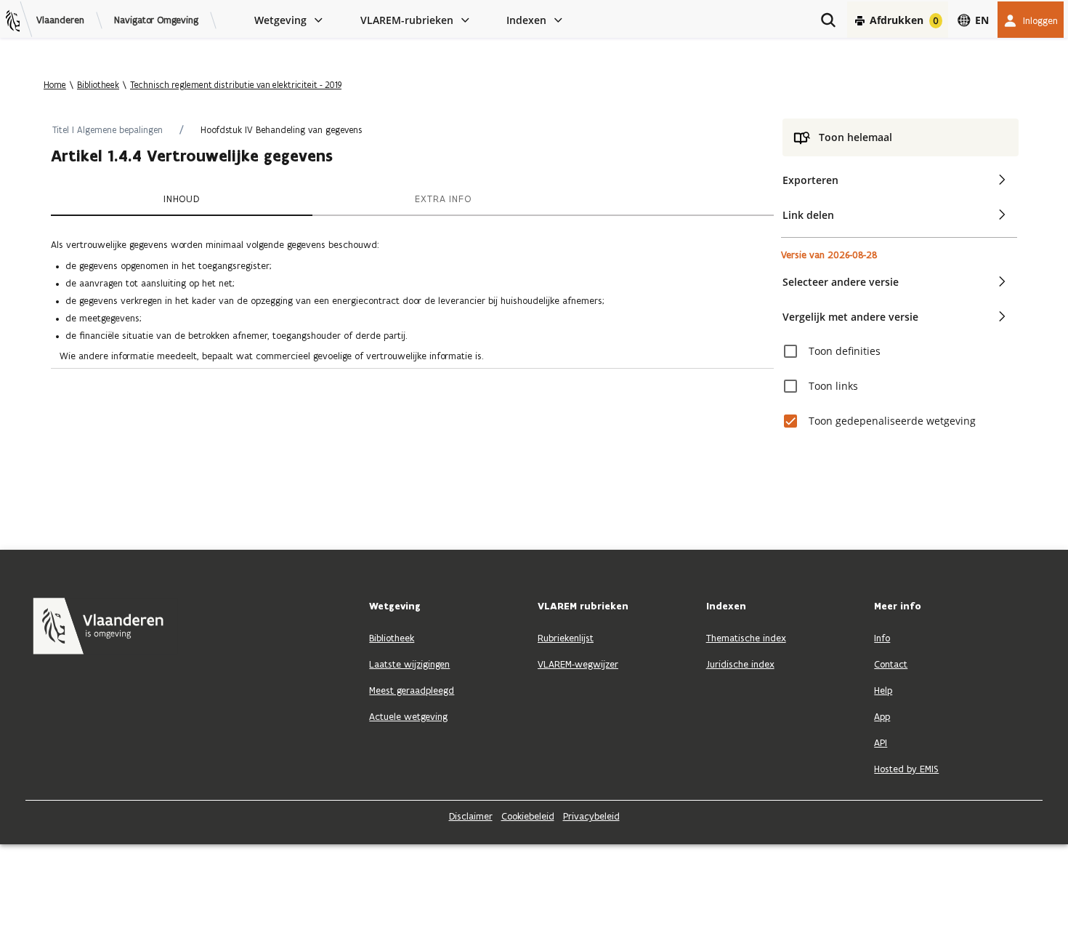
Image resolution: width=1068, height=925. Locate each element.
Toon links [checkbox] (833, 386)
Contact (890, 664)
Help (883, 690)
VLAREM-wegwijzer (578, 664)
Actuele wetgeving (408, 716)
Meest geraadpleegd (411, 690)
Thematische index (746, 638)
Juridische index (740, 664)
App (882, 716)
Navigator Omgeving (156, 20)
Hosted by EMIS (906, 769)
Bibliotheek (98, 84)
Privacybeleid (591, 816)
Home (55, 84)
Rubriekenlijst (566, 638)
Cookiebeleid (527, 816)
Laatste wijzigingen (409, 664)
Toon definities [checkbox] (845, 351)
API (880, 743)
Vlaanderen (60, 20)
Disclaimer (471, 816)
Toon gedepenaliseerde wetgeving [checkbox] (892, 421)
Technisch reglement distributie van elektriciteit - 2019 (235, 84)
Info (882, 638)
